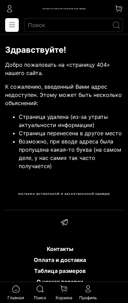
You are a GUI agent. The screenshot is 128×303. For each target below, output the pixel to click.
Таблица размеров (60, 270)
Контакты (60, 248)
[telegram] (64, 223)
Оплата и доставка (60, 259)
